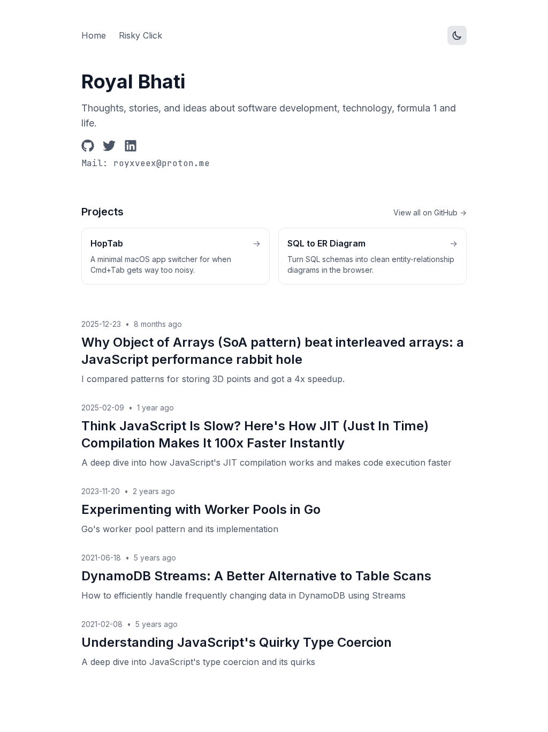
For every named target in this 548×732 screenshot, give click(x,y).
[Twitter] (109, 145)
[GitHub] (87, 145)
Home (93, 35)
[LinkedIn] (130, 145)
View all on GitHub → (430, 212)
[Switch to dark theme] (457, 35)
